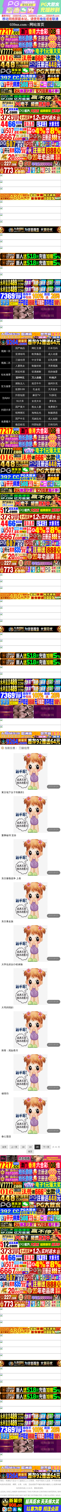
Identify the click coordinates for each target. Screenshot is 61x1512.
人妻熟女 (20, 366)
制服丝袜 (36, 366)
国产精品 (20, 348)
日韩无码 (53, 424)
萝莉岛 (52, 401)
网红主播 (36, 348)
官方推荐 (6, 386)
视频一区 (6, 351)
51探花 (53, 395)
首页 (4, 1147)
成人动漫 (53, 354)
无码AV (6, 398)
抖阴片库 (6, 410)
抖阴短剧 (36, 424)
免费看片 (6, 421)
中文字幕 (36, 360)
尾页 (30, 1151)
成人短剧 (53, 418)
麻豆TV (36, 395)
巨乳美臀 (53, 360)
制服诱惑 (53, 413)
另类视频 (53, 366)
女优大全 (36, 401)
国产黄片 (20, 407)
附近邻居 (20, 371)
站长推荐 (6, 374)
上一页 (14, 1147)
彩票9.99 (20, 389)
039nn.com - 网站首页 (27, 24)
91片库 (20, 401)
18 (23, 1147)
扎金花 (36, 389)
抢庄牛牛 (36, 383)
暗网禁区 (20, 413)
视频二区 (6, 363)
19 (30, 1147)
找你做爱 (53, 371)
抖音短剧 (20, 395)
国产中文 (20, 418)
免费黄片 (53, 407)
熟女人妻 (36, 407)
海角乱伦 (36, 413)
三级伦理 (20, 360)
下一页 (46, 1147)
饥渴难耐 (36, 371)
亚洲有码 (20, 354)
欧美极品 (36, 354)
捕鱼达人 (20, 383)
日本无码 (53, 348)
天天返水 (53, 389)
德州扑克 (53, 383)
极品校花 (20, 424)
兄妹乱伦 (36, 418)
